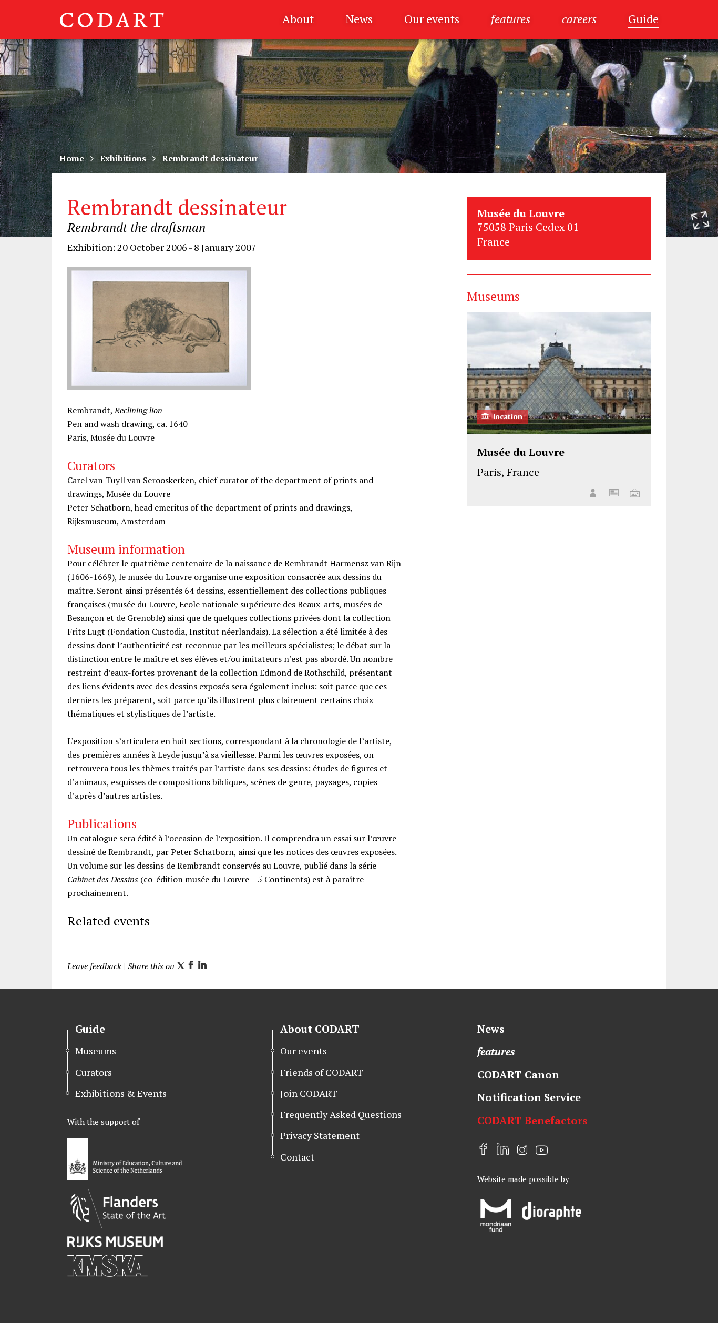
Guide (643, 18)
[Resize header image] (700, 220)
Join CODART (308, 1093)
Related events (108, 920)
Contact (297, 1157)
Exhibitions (123, 158)
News (359, 18)
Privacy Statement (320, 1135)
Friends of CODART (321, 1072)
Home (71, 158)
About (298, 18)
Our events (431, 18)
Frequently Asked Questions (341, 1114)
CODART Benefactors (532, 1120)
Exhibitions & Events (121, 1093)
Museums (95, 1050)
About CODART (320, 1029)
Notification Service (529, 1097)
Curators (93, 1072)
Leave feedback (94, 966)
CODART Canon (518, 1074)
